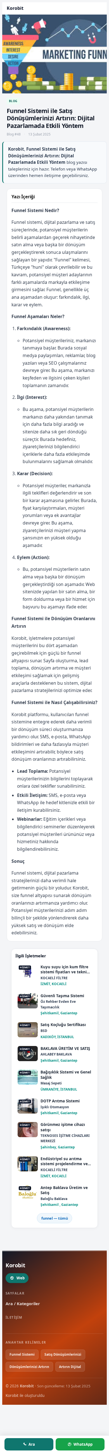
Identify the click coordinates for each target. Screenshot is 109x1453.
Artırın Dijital (70, 1366)
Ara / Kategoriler (23, 1303)
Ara (32, 1444)
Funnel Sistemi (22, 1354)
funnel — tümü (54, 1218)
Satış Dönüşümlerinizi (62, 1354)
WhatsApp (83, 1444)
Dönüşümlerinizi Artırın (29, 1366)
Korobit (12, 1395)
